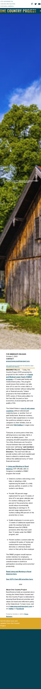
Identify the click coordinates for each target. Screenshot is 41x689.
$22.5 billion (18, 425)
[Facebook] (32, 4)
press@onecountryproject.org (18, 361)
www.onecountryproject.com (21, 606)
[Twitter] (36, 5)
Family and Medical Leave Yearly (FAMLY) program (19, 377)
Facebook (20, 609)
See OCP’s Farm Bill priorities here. (19, 579)
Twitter (11, 609)
